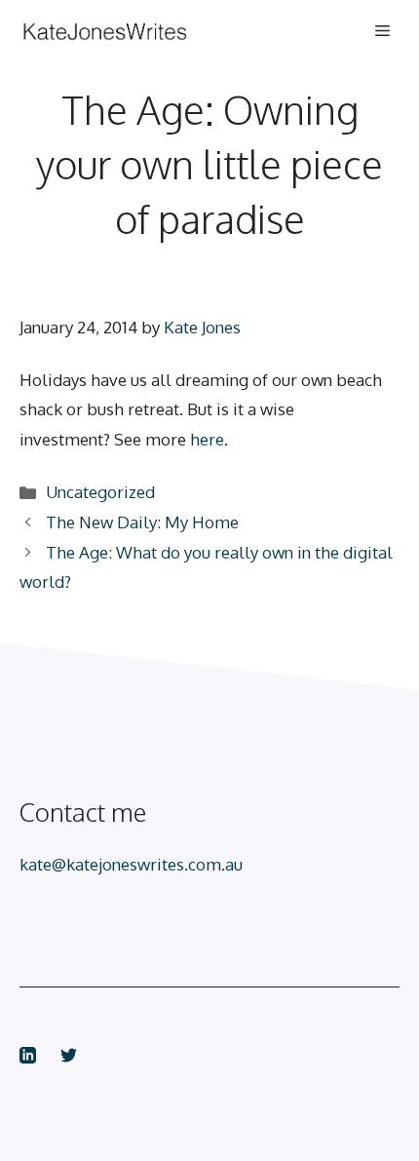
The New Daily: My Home (142, 522)
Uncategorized (100, 492)
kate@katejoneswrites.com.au (131, 864)
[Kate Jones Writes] (131, 31)
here (207, 439)
